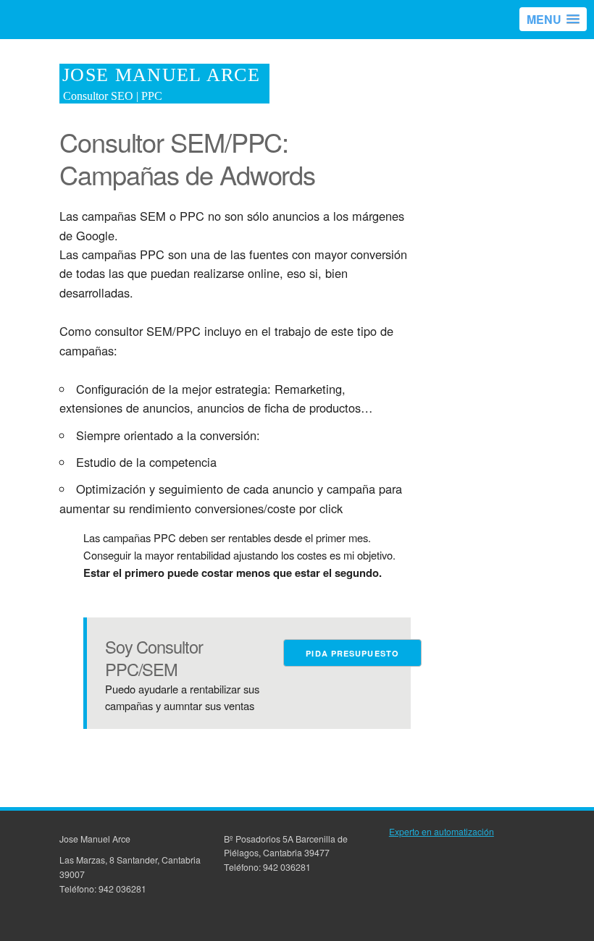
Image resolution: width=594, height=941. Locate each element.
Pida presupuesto (352, 653)
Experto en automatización (441, 831)
